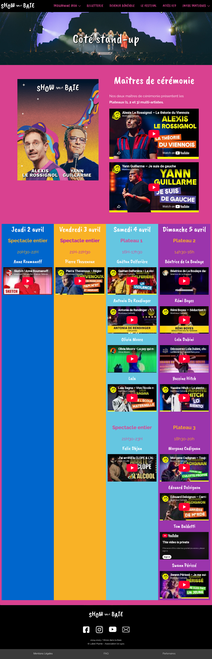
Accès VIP (169, 6)
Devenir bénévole (121, 6)
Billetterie (95, 6)
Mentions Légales (43, 653)
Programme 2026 (65, 6)
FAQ (106, 653)
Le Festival (149, 6)
